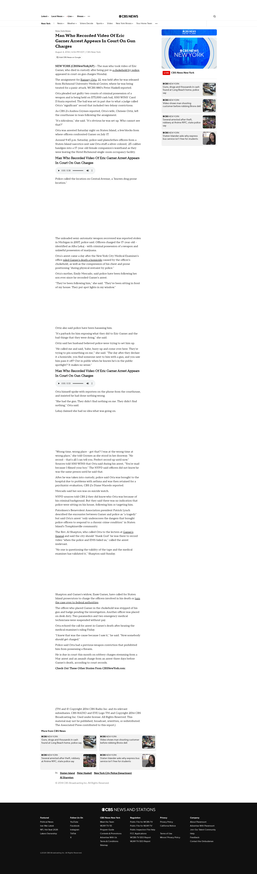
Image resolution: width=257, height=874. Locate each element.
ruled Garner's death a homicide (82, 260)
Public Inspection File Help (142, 830)
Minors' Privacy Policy (170, 837)
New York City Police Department (113, 773)
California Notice (168, 826)
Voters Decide (86, 23)
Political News (46, 822)
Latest (44, 16)
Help (192, 833)
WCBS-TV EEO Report (140, 837)
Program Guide (107, 830)
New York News (63, 31)
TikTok (73, 833)
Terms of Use (166, 833)
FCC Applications (138, 833)
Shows (80, 16)
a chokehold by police (125, 70)
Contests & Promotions (110, 833)
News (60, 23)
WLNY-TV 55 (106, 826)
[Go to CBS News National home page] (128, 16)
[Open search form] (214, 16)
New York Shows (124, 23)
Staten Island (67, 773)
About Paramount (198, 822)
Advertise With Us (108, 837)
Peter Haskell (84, 773)
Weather (71, 23)
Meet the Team (107, 822)
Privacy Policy (166, 822)
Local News (57, 16)
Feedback (194, 837)
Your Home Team (144, 23)
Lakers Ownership (48, 833)
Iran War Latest (47, 826)
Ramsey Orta (88, 80)
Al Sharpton (66, 777)
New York (45, 23)
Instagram (74, 830)
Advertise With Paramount (202, 826)
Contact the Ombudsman (201, 841)
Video (110, 23)
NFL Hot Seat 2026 (49, 830)
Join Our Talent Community (203, 830)
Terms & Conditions (109, 841)
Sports (99, 23)
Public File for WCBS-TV (141, 822)
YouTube (74, 822)
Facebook (74, 826)
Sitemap (104, 845)
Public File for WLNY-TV (141, 826)
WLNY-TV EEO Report (140, 841)
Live (70, 16)
